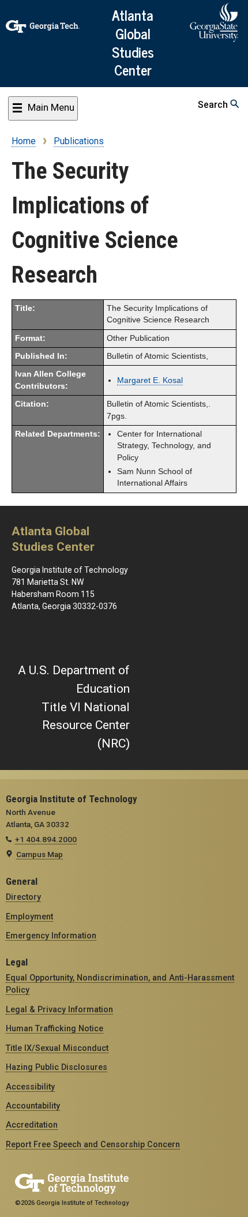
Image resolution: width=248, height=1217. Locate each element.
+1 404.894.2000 (46, 839)
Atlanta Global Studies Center (133, 42)
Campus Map (39, 854)
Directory (23, 897)
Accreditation (32, 1124)
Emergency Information (51, 935)
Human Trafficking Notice (54, 1028)
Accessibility (30, 1086)
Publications (79, 141)
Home (24, 141)
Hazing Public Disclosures (56, 1067)
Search (214, 104)
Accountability (33, 1105)
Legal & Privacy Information (59, 1009)
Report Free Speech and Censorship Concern (93, 1144)
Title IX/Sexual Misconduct (57, 1048)
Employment (29, 916)
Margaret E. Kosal (150, 380)
